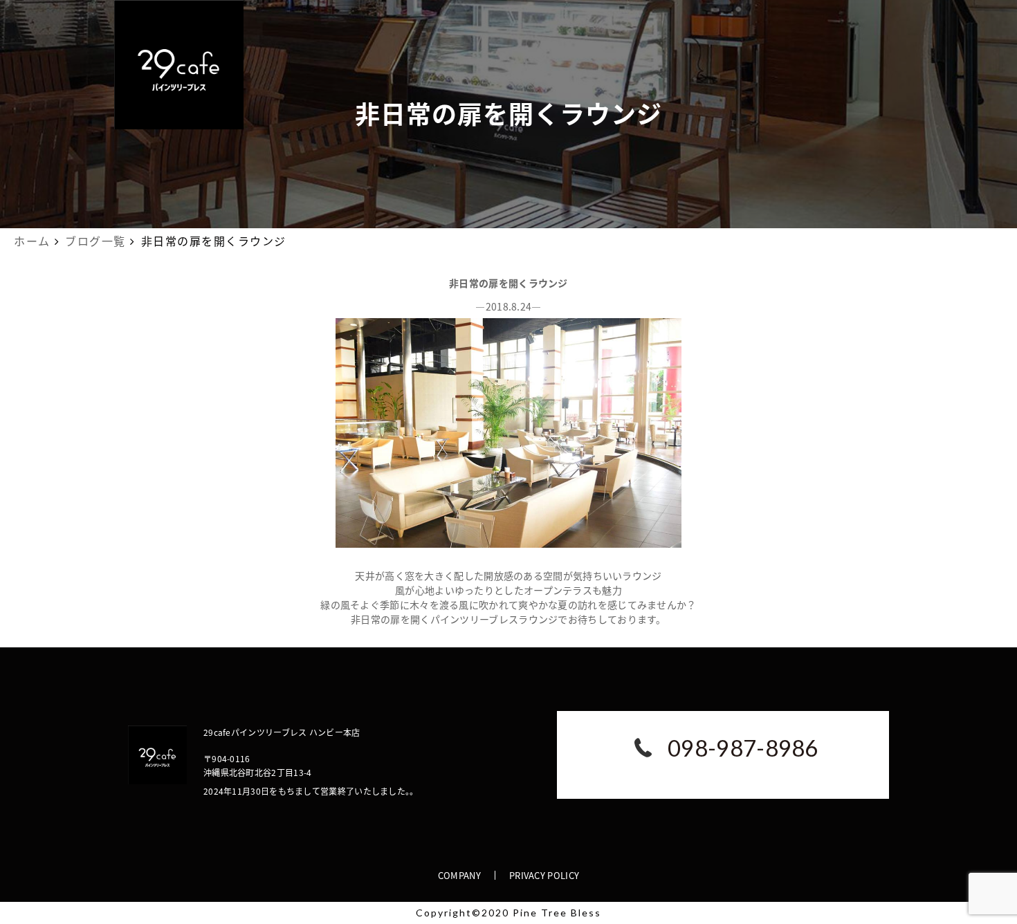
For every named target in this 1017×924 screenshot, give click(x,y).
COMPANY (459, 875)
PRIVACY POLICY (544, 875)
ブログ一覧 (95, 240)
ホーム (32, 240)
